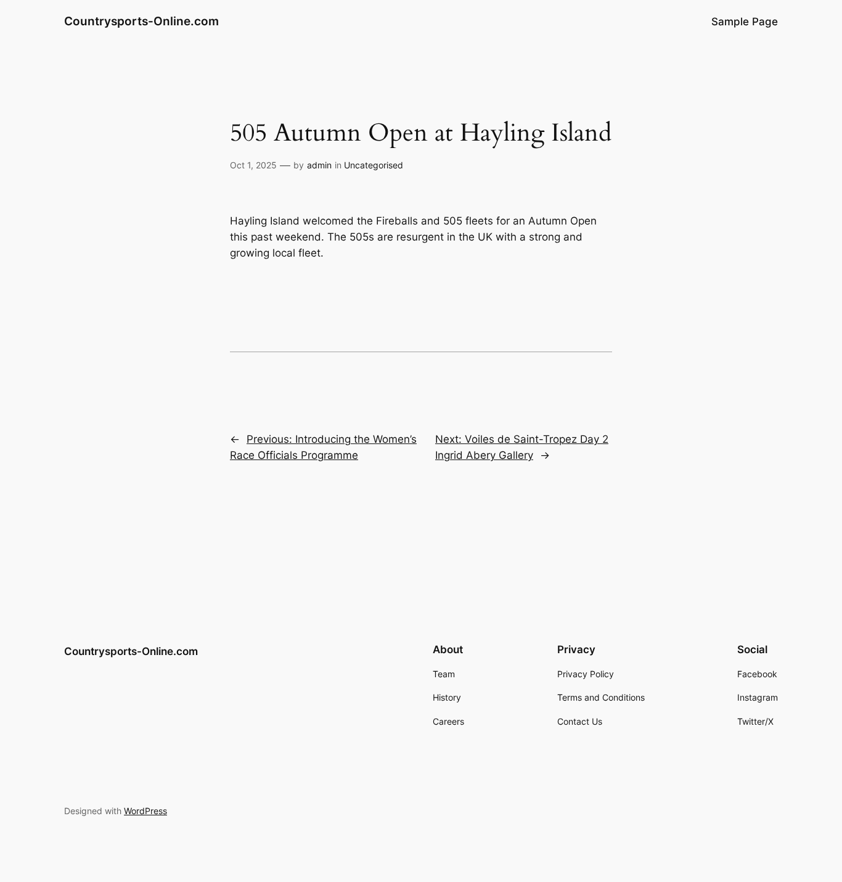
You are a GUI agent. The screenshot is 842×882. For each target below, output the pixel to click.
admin (319, 165)
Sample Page (744, 21)
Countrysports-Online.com (141, 21)
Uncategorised (373, 165)
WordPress (145, 811)
